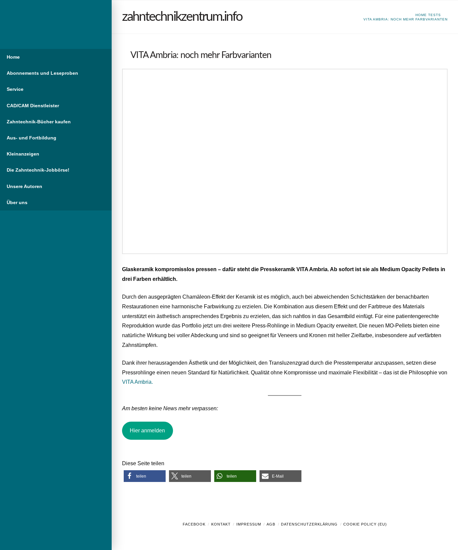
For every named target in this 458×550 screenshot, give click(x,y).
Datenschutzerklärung (309, 524)
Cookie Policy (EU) (365, 524)
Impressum (248, 524)
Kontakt (221, 524)
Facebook (194, 524)
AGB (271, 524)
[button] (145, 476)
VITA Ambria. (137, 382)
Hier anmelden (147, 430)
